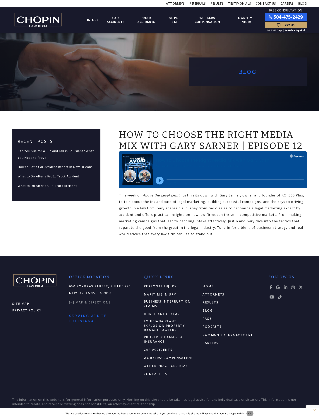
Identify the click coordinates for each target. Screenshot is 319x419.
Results (217, 3)
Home (208, 286)
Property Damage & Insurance (163, 339)
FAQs (207, 319)
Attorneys (175, 3)
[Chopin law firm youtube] (272, 297)
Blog (302, 3)
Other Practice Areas (166, 366)
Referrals (197, 3)
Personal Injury (160, 286)
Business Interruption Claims (167, 303)
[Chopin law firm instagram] (293, 288)
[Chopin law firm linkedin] (286, 288)
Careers (287, 3)
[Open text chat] (286, 25)
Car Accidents (158, 350)
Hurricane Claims (161, 314)
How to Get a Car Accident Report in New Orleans (55, 167)
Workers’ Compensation (168, 358)
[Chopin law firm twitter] (301, 288)
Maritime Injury (160, 294)
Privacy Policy (27, 310)
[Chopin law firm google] (278, 288)
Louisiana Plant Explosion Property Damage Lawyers (164, 325)
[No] (314, 410)
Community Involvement (228, 335)
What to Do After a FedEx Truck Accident (48, 176)
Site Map (20, 304)
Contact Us (266, 3)
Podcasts (212, 327)
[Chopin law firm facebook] (271, 288)
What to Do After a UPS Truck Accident (47, 186)
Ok (250, 413)
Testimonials (239, 3)
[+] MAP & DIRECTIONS (90, 302)
